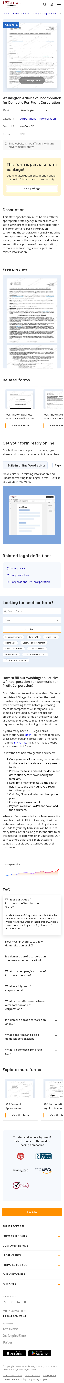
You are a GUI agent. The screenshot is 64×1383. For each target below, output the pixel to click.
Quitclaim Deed (37, 648)
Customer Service (15, 1245)
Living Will (33, 637)
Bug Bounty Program (38, 1379)
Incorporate (18, 568)
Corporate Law (20, 575)
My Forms (20, 742)
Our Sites (9, 1284)
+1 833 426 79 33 (14, 1316)
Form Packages (13, 1226)
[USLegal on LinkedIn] (18, 1302)
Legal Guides (12, 1255)
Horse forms (11, 654)
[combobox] (32, 611)
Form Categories (15, 1236)
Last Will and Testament (34, 642)
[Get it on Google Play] (40, 1353)
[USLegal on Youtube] (25, 1302)
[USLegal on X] (5, 1302)
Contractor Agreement (15, 660)
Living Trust (51, 637)
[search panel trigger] (45, 4)
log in (28, 735)
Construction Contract (35, 654)
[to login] (51, 4)
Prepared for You (15, 1265)
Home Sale (10, 642)
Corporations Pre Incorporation (30, 582)
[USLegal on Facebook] (11, 1302)
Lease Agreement (13, 637)
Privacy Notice (49, 1375)
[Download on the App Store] (14, 1353)
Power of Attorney (13, 648)
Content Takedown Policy (14, 1379)
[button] (58, 4)
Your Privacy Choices (12, 1375)
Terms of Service (32, 1375)
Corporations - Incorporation (38, 118)
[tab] (25, 465)
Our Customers (14, 1274)
